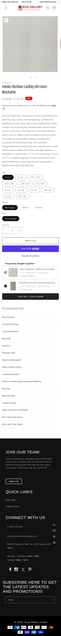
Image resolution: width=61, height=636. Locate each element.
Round (26, 208)
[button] (6, 8)
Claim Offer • (30, 296)
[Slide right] (37, 77)
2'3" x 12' (25, 183)
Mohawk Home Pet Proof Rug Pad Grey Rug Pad (38, 282)
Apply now (14, 481)
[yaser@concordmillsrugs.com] (32, 530)
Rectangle (10, 207)
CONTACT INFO (12, 506)
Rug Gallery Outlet (36, 622)
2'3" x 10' (9, 183)
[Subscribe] (53, 600)
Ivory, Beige (10, 218)
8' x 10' (21, 190)
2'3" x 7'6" (35, 177)
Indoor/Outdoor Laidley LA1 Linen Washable (38, 269)
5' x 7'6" (40, 183)
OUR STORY (11, 500)
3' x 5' (8, 177)
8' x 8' (34, 190)
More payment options (30, 255)
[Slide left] (24, 77)
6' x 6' (8, 190)
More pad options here (13, 308)
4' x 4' (20, 177)
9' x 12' (8, 196)
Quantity (5, 225)
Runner (40, 208)
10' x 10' (22, 196)
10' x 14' (48, 190)
